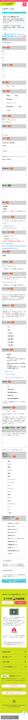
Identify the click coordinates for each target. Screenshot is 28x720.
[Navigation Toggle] (25, 4)
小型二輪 (10, 333)
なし (9, 327)
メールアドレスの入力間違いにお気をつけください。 (13, 221)
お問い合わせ (7, 602)
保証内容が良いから (12, 541)
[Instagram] (14, 701)
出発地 (4, 255)
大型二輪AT (11, 345)
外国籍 (4, 209)
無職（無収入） (10, 106)
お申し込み (20, 602)
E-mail (8, 411)
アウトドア (10, 488)
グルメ (9, 464)
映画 (9, 473)
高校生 (8, 95)
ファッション (11, 482)
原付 (9, 330)
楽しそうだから (11, 526)
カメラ (9, 497)
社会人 (20, 106)
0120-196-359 (9, 243)
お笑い (9, 500)
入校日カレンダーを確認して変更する (13, 269)
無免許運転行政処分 (12, 392)
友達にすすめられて (12, 529)
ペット (9, 506)
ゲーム (9, 485)
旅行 (9, 461)
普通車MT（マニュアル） (11, 239)
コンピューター (11, 479)
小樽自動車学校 (6, 42)
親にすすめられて (12, 532)
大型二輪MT (11, 342)
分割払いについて (9, 371)
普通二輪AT (11, 339)
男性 (8, 86)
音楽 (9, 476)
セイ (3, 68)
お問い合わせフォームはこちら (14, 693)
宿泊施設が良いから (12, 544)
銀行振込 (9, 354)
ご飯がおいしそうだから (14, 523)
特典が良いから (11, 535)
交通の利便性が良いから (14, 550)
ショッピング (11, 503)
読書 (9, 467)
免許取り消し (11, 395)
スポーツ (10, 470)
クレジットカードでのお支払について (14, 377)
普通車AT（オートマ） (10, 236)
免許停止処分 (11, 389)
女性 (13, 86)
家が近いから (11, 547)
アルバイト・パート (11, 103)
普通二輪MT (11, 336)
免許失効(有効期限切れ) (13, 398)
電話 (14, 411)
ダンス (9, 491)
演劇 (9, 494)
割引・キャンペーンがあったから (16, 538)
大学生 (16, 95)
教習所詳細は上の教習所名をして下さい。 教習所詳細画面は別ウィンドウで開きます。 (9, 717)
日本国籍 (5, 206)
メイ (3, 75)
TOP (24, 714)
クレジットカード (11, 374)
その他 (8, 110)
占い (9, 509)
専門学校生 (9, 99)
